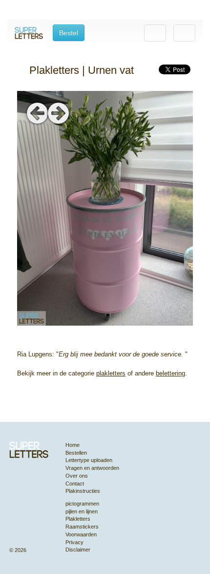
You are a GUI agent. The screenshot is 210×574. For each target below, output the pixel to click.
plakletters (111, 373)
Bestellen (76, 453)
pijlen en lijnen (81, 511)
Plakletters (77, 519)
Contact (74, 483)
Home (72, 445)
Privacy (74, 542)
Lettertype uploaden (88, 460)
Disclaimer (77, 549)
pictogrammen (82, 504)
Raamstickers (82, 527)
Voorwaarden (81, 534)
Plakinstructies (82, 491)
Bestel (68, 33)
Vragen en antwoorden (92, 468)
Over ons (76, 476)
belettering (170, 373)
